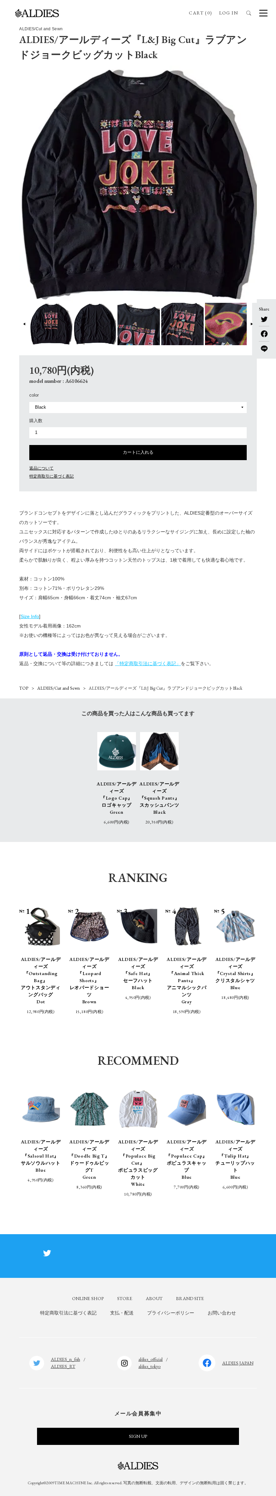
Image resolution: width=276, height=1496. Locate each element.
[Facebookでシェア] (264, 331)
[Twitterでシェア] (264, 319)
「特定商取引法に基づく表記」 (148, 663)
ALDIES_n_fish (65, 1359)
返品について (41, 468)
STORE (124, 1298)
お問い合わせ (222, 1313)
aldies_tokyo (149, 1366)
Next (251, 324)
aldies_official (150, 1359)
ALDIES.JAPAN (237, 1363)
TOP (23, 688)
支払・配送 (122, 1313)
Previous (24, 324)
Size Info (30, 616)
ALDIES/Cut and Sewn (58, 688)
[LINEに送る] (264, 346)
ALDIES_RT (63, 1366)
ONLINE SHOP (88, 1298)
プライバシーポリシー (170, 1313)
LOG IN (228, 13)
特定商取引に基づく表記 (51, 476)
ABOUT (154, 1298)
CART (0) (200, 13)
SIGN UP (138, 1436)
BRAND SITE (190, 1298)
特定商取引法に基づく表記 (68, 1313)
